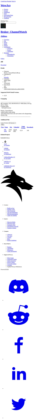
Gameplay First (11, 225)
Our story (9, 236)
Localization (7, 47)
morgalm (6, 77)
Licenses (9, 265)
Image (5, 42)
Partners (9, 247)
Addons (4, 36)
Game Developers (12, 251)
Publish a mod (11, 209)
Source (6, 45)
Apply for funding (12, 215)
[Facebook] (18, 359)
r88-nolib (5, 130)
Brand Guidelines (11, 240)
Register (9, 1)
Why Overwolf (11, 211)
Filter (2, 124)
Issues (5, 44)
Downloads (30, 127)
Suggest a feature (11, 228)
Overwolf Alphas (11, 264)
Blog (8, 239)
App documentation (12, 212)
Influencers (10, 250)
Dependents (10, 56)
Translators (10, 51)
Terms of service (11, 261)
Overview (6, 39)
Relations (6, 53)
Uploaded (16, 127)
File (5, 41)
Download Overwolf (12, 226)
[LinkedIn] (18, 388)
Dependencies (11, 54)
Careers (9, 237)
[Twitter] (18, 418)
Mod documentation (12, 214)
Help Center (10, 258)
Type (2, 127)
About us (9, 234)
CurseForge (4, 1)
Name (6, 127)
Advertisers (10, 248)
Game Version (23, 127)
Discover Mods (11, 222)
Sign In (14, 1)
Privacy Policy (11, 262)
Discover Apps (11, 223)
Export (9, 50)
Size (11, 127)
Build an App (10, 208)
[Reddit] (18, 329)
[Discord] (18, 300)
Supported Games (12, 259)
